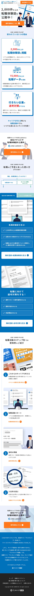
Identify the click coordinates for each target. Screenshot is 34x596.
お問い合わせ (27, 583)
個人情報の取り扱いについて (17, 581)
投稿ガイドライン (20, 578)
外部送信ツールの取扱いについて (12, 583)
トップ (11, 578)
